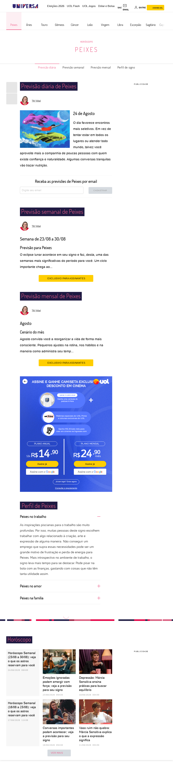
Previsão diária (47, 67)
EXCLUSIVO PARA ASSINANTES (66, 278)
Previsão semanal (73, 67)
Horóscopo (86, 41)
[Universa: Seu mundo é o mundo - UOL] (25, 6)
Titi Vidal (36, 100)
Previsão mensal (101, 67)
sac (120, 7)
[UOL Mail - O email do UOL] (128, 8)
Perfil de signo (126, 67)
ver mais (57, 752)
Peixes (86, 49)
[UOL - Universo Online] (41, 6)
